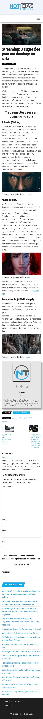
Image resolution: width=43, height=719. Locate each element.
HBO (25, 418)
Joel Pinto (5, 457)
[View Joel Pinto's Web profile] (21, 387)
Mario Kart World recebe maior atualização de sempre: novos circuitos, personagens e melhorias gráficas (21, 594)
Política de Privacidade (12, 701)
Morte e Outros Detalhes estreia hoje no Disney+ (20, 633)
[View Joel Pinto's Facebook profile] (16, 387)
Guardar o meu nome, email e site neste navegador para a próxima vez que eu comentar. (21, 557)
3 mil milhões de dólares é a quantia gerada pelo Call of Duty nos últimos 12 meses (36, 441)
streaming (5, 421)
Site (3, 542)
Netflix (30, 418)
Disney (14, 418)
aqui (30, 194)
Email (4, 531)
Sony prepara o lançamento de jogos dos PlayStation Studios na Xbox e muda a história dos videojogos (21, 622)
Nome (4, 520)
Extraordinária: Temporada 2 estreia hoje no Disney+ (21, 629)
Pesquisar (6, 572)
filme (20, 418)
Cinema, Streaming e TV (21, 413)
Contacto (8, 705)
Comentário (7, 487)
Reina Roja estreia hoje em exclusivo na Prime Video (21, 651)
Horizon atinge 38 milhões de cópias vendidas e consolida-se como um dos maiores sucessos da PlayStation (20, 611)
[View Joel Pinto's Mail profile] (27, 387)
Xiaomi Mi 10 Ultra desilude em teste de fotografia (7, 439)
